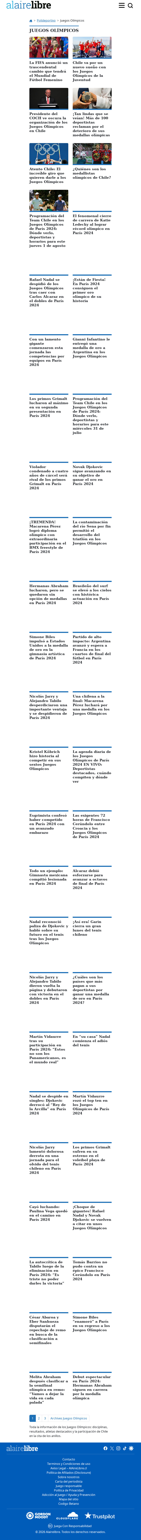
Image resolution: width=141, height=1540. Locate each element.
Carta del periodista (68, 1481)
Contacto (68, 1459)
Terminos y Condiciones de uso (68, 1464)
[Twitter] (112, 1448)
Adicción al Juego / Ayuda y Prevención (68, 1495)
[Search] (130, 5)
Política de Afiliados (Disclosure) (69, 1473)
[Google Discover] (131, 1448)
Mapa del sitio (68, 1499)
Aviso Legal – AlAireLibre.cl (68, 1468)
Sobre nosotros (68, 1477)
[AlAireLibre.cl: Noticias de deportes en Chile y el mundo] (22, 1448)
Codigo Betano (68, 1504)
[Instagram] (118, 1448)
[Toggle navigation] (122, 5)
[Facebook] (105, 1448)
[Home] (30, 5)
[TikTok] (125, 1448)
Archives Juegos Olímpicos (68, 1418)
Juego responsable (69, 1486)
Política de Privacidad (69, 1490)
